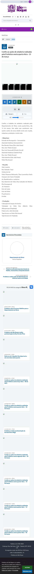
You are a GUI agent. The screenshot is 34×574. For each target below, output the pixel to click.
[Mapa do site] (26, 17)
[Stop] (19, 109)
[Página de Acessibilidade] (28, 17)
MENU (5, 29)
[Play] (15, 109)
